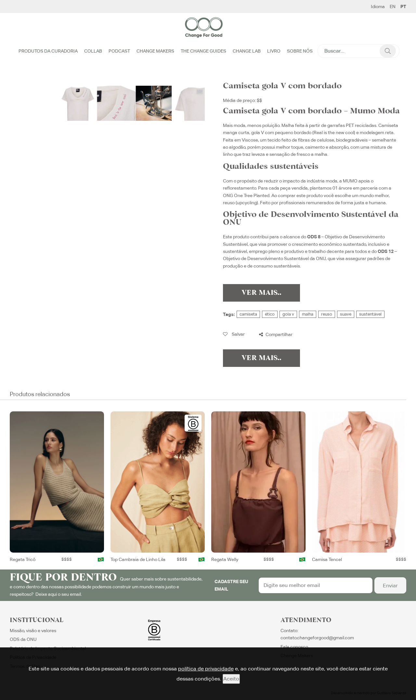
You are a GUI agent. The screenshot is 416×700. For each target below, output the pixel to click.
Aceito (231, 679)
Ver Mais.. (261, 292)
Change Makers (155, 51)
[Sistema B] (193, 423)
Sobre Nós (300, 51)
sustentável (370, 314)
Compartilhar (278, 334)
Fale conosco (294, 646)
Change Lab (247, 51)
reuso (326, 314)
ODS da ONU (23, 639)
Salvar (238, 334)
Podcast (119, 51)
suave (345, 314)
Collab (93, 51)
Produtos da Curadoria (48, 51)
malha (307, 314)
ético (270, 314)
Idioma (378, 6)
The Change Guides (203, 51)
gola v (288, 314)
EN (393, 6)
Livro (273, 51)
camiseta (248, 314)
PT (403, 6)
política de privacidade (206, 669)
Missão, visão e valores (33, 630)
